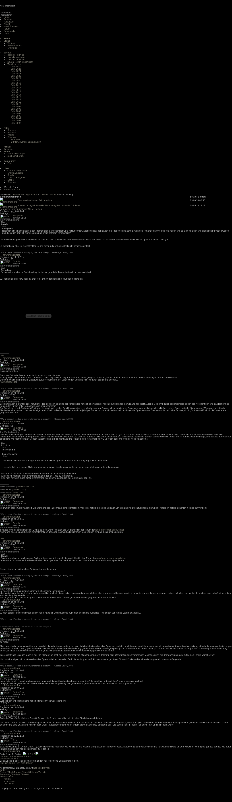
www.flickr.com (19, 489)
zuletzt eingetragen (16, 57)
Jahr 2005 (16, 116)
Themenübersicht (19, 209)
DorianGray (18, 692)
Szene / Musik (7, 772)
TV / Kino (42, 772)
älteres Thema (23, 756)
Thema (52, 194)
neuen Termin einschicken (20, 62)
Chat (9, 163)
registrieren (6, 15)
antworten (8, 255)
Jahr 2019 (16, 83)
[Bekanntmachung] (8, 202)
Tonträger (16, 774)
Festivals (11, 132)
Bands (10, 175)
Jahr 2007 (16, 111)
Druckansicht (6, 758)
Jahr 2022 (16, 76)
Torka (15, 740)
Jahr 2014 (16, 95)
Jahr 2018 (16, 85)
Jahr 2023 (16, 73)
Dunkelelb (18, 428)
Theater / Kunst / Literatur (26, 772)
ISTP (2, 355)
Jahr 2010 (16, 104)
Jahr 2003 (16, 120)
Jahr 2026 (16, 66)
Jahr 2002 (16, 123)
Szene (10, 180)
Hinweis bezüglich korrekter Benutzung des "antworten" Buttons (48, 205)
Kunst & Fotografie (16, 177)
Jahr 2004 (16, 118)
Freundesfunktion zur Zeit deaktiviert (35, 200)
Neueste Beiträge (16, 153)
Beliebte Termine (15, 55)
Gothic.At (21, 7)
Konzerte (11, 130)
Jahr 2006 (16, 113)
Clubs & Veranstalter (17, 170)
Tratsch (43, 194)
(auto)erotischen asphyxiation (110, 530)
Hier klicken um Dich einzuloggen (16, 763)
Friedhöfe (15, 139)
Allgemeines (31, 194)
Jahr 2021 (16, 78)
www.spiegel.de (8, 382)
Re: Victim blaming (9, 220)
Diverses (11, 137)
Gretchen (17, 584)
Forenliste (18, 194)
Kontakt (7, 779)
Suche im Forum (15, 156)
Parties (10, 135)
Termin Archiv (14, 64)
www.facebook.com (25, 486)
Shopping (12, 48)
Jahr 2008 (16, 109)
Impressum (9, 781)
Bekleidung (5, 774)
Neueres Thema (8, 756)
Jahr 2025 (16, 69)
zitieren (16, 255)
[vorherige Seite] (24, 754)
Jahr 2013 (16, 97)
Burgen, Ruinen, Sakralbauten (26, 142)
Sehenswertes (14, 45)
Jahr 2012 (16, 99)
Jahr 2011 (16, 102)
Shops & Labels (15, 173)
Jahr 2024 (16, 71)
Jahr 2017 (16, 87)
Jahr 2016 (16, 90)
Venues (11, 43)
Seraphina (18, 215)
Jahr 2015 (16, 92)
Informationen (7, 776)
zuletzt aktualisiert (16, 59)
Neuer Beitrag (35, 209)
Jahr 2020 (16, 80)
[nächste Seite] (37, 754)
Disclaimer (9, 783)
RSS (15, 758)
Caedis (16, 261)
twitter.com (18, 492)
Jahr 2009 (16, 106)
